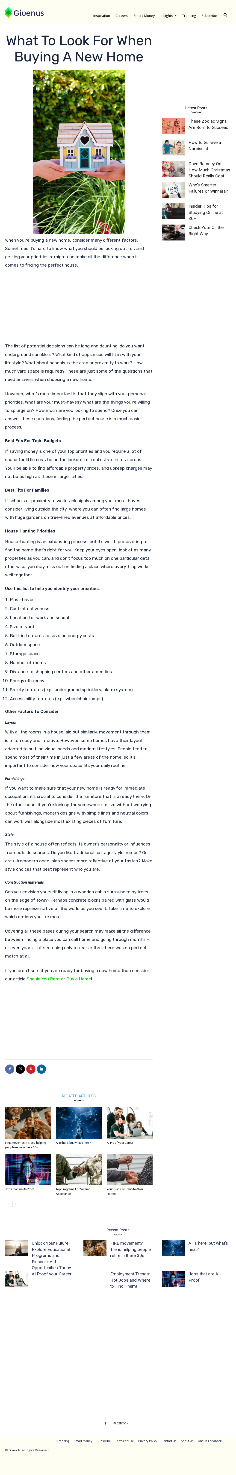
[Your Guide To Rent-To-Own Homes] (130, 1169)
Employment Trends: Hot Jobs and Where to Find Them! (130, 1280)
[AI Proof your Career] (130, 1123)
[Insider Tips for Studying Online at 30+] (173, 211)
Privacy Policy (147, 1441)
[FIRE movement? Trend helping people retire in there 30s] (28, 1123)
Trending (189, 15)
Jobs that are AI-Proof (19, 1189)
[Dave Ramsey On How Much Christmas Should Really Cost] (173, 169)
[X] (20, 1069)
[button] (225, 15)
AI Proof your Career (120, 1142)
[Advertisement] (79, 307)
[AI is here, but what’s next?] (79, 1123)
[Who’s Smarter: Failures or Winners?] (173, 190)
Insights (166, 15)
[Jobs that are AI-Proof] (28, 1169)
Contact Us (169, 1441)
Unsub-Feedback (210, 1441)
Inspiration (101, 15)
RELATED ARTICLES (79, 1096)
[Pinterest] (30, 1069)
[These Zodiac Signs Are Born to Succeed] (173, 126)
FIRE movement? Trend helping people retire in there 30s (130, 1249)
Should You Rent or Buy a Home (59, 979)
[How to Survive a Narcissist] (173, 147)
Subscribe (209, 15)
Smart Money (144, 15)
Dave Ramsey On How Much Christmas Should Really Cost (209, 170)
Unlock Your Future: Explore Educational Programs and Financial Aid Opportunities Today (51, 1255)
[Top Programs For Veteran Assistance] (79, 1169)
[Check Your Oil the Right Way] (173, 232)
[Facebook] (9, 1069)
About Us (187, 1441)
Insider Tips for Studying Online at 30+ (206, 212)
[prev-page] (8, 1204)
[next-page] (15, 1204)
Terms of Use (124, 1441)
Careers (121, 15)
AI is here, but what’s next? (73, 1142)
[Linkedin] (41, 1069)
